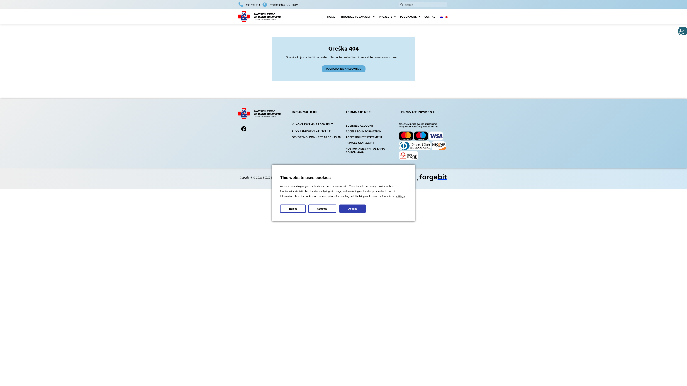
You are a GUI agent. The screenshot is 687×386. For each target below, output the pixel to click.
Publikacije (408, 16)
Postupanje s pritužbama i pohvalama (366, 150)
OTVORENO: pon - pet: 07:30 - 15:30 (316, 137)
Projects (385, 16)
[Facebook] (244, 129)
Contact (430, 16)
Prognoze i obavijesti (355, 16)
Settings (322, 208)
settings (400, 196)
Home (331, 16)
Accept (352, 208)
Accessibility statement (364, 137)
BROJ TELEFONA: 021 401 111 (312, 130)
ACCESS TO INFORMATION (363, 131)
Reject (293, 208)
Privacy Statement (360, 143)
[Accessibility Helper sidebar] (682, 31)
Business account (359, 125)
